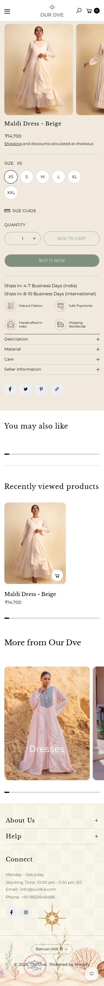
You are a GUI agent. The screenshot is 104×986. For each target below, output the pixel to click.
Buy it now (52, 260)
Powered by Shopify (69, 964)
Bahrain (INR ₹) (49, 949)
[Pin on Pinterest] (41, 389)
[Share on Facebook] (10, 389)
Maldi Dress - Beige (30, 594)
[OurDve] (52, 10)
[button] (79, 10)
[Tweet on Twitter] (25, 389)
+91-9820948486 (38, 897)
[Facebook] (11, 912)
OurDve (38, 964)
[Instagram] (26, 912)
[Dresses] (47, 723)
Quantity (14, 224)
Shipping (13, 143)
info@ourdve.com (37, 889)
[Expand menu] (7, 11)
